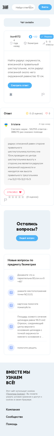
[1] (9, 196)
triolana (15, 124)
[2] (12, 196)
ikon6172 (15, 36)
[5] (22, 196)
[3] (16, 196)
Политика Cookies (15, 393)
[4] (19, 196)
